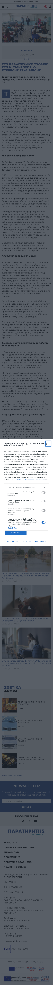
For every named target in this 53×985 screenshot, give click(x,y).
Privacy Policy (40, 541)
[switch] (43, 492)
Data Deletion (12, 541)
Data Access (26, 541)
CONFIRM (15, 533)
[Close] (48, 443)
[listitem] (26, 487)
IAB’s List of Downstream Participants (29, 480)
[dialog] (26, 492)
